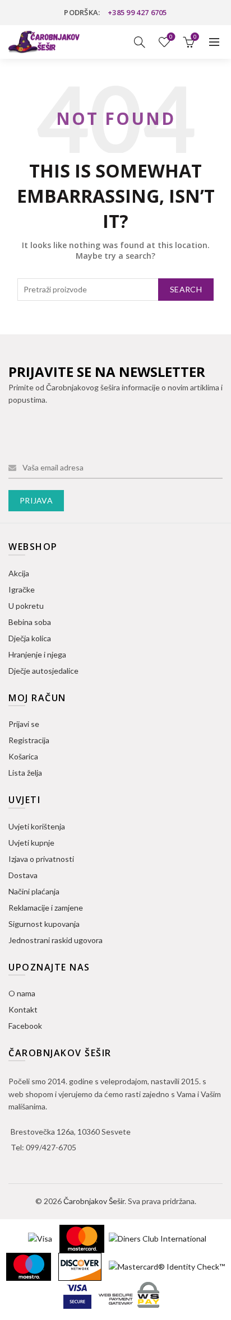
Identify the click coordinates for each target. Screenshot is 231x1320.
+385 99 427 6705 (137, 12)
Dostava (23, 875)
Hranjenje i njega (37, 654)
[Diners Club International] (157, 1237)
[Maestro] (29, 1265)
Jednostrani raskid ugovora (55, 940)
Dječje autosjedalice (43, 670)
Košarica (23, 756)
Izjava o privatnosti (41, 859)
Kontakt (23, 1009)
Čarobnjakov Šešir (93, 1201)
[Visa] (41, 1237)
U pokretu (26, 605)
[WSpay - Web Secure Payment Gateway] (129, 1293)
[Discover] (81, 1265)
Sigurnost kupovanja (44, 924)
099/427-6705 (51, 1147)
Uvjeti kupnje (31, 842)
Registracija (28, 740)
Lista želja (171, 37)
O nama (21, 993)
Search (186, 289)
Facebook (25, 1025)
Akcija (18, 573)
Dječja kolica (29, 638)
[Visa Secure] (78, 1293)
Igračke (21, 589)
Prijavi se (23, 724)
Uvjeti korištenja (36, 826)
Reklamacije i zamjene (45, 907)
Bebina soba (29, 622)
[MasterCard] (83, 1237)
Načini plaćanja (33, 891)
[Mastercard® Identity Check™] (167, 1265)
